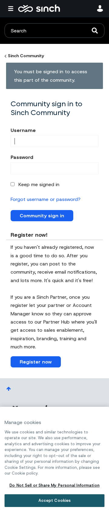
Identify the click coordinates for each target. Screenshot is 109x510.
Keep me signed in (38, 184)
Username (23, 130)
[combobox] (54, 30)
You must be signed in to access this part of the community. (50, 75)
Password (22, 157)
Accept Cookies (54, 500)
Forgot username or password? (46, 199)
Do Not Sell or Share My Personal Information (54, 485)
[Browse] (12, 8)
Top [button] (8, 389)
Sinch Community (39, 8)
